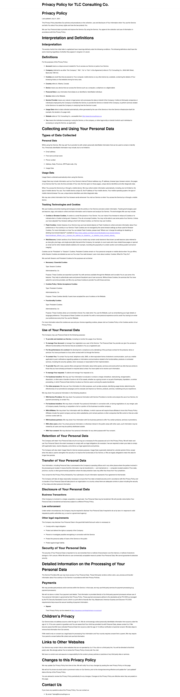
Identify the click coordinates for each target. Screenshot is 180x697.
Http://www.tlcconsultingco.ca (92, 116)
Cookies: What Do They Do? (120, 254)
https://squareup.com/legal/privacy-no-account (86, 610)
